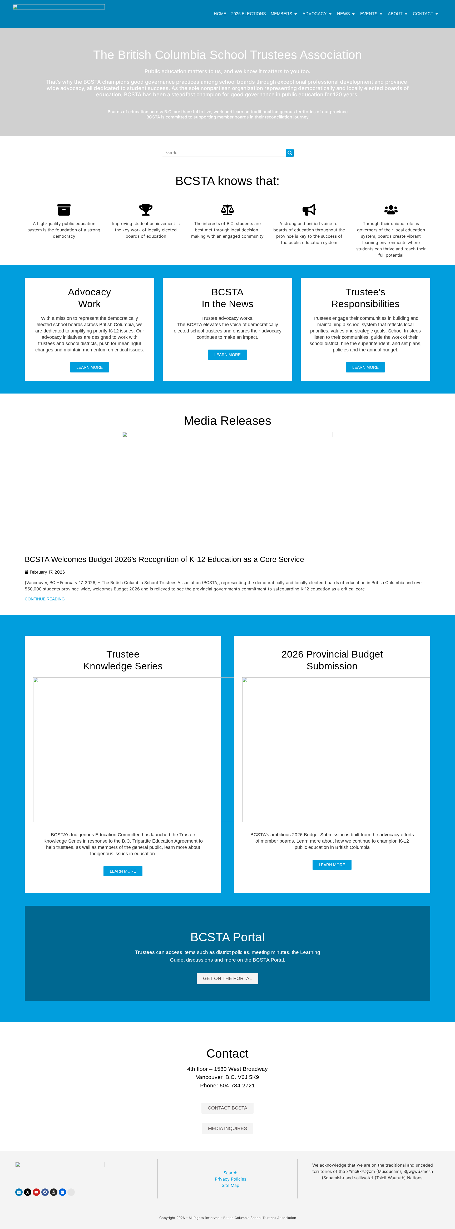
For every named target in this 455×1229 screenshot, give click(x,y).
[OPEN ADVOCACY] (330, 14)
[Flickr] (62, 1192)
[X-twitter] (27, 1192)
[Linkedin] (19, 1192)
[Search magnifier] (290, 153)
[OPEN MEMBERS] (296, 14)
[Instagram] (53, 1192)
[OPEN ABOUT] (406, 14)
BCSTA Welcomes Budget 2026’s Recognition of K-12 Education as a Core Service (164, 559)
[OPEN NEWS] (353, 14)
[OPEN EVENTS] (381, 14)
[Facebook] (45, 1192)
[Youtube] (36, 1192)
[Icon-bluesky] (71, 1192)
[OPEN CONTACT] (437, 14)
